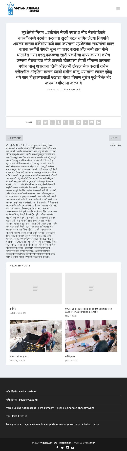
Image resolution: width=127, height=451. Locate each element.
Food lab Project (19, 356)
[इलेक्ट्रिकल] (91, 336)
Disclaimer (65, 442)
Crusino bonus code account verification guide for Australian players (88, 310)
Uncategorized (72, 89)
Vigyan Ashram (48, 442)
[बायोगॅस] (36, 288)
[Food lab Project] (36, 336)
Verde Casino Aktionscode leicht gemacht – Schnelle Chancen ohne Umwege (50, 407)
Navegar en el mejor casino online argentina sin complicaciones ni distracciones (52, 424)
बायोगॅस (13, 308)
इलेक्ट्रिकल (70, 356)
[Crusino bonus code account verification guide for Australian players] (91, 288)
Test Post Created (16, 416)
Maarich (90, 442)
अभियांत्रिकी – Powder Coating (22, 399)
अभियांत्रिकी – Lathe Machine (21, 391)
